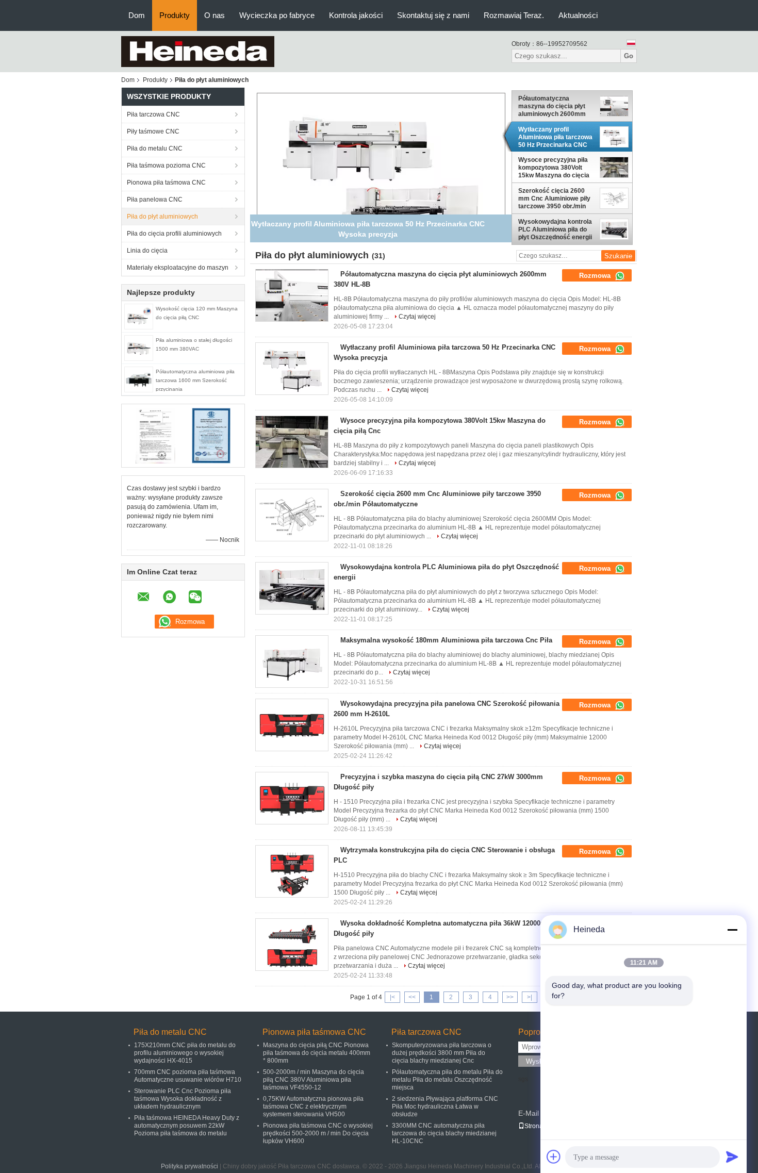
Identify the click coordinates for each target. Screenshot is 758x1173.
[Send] (732, 1156)
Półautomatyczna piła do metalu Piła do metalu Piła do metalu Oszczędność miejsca (447, 1079)
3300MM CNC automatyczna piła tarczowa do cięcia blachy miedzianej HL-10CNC (444, 1133)
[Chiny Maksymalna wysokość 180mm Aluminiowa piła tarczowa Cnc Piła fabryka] (291, 661)
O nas (214, 15)
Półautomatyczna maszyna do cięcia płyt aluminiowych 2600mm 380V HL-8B (552, 106)
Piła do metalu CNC (155, 148)
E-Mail (528, 1113)
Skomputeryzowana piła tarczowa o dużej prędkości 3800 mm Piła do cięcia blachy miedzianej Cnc (441, 1053)
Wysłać (537, 1061)
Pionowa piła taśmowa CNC (166, 182)
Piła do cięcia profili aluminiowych (174, 233)
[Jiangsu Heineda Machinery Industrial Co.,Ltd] (197, 51)
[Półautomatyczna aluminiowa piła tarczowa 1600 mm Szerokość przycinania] (139, 379)
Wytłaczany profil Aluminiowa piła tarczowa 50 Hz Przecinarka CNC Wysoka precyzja (555, 137)
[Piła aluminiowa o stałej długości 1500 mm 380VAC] (139, 347)
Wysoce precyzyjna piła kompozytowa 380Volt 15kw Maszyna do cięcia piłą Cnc (553, 167)
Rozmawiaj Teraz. (514, 15)
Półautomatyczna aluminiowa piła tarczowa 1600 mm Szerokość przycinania (195, 380)
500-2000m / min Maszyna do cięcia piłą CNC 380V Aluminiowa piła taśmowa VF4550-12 (313, 1079)
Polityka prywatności (189, 1166)
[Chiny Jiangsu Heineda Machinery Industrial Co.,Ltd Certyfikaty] (155, 435)
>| (529, 997)
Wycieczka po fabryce (277, 15)
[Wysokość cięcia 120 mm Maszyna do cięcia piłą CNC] (139, 316)
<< (412, 997)
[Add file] (554, 1156)
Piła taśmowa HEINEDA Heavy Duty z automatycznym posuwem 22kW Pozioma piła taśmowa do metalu (186, 1125)
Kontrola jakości (356, 15)
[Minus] (732, 929)
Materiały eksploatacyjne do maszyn (177, 267)
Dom (136, 15)
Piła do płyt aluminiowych (162, 216)
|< (392, 997)
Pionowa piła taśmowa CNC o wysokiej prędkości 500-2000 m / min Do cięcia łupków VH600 (318, 1133)
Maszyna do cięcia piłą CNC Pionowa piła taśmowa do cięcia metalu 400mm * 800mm (316, 1053)
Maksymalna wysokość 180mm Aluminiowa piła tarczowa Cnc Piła (446, 640)
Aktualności (578, 15)
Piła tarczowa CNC (153, 114)
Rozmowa (596, 275)
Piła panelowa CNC (155, 199)
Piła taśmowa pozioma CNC (166, 165)
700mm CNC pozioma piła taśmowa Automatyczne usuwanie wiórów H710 (187, 1075)
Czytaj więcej (417, 316)
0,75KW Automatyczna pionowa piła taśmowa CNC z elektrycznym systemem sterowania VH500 (313, 1106)
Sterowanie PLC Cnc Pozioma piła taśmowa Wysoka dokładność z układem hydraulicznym (182, 1098)
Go (628, 56)
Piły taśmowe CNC (153, 131)
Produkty (174, 15)
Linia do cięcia (147, 250)
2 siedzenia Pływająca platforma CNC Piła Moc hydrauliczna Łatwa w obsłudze (445, 1106)
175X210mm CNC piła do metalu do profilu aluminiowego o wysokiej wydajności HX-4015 (185, 1053)
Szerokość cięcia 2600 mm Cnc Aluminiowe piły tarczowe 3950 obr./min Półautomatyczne (554, 198)
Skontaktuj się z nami (433, 15)
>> (510, 997)
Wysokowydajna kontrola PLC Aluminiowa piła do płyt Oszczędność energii (555, 229)
